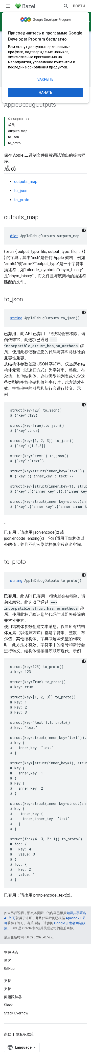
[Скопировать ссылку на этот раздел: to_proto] (31, 562)
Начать (45, 92)
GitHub (9, 969)
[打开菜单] (8, 6)
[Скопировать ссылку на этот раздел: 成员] (21, 169)
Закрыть (45, 79)
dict (14, 235)
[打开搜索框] (66, 6)
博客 (7, 960)
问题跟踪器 (13, 997)
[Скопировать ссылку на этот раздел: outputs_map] (43, 218)
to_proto (21, 199)
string (16, 317)
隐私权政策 (25, 1034)
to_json (20, 190)
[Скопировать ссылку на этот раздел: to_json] (28, 300)
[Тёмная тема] (84, 230)
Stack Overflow (16, 1013)
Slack (8, 1005)
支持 (7, 989)
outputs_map (25, 181)
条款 (7, 1034)
